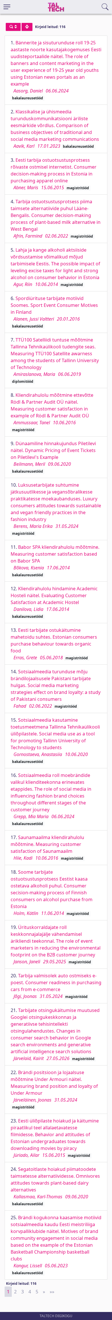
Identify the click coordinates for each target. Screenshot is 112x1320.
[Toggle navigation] (7, 7)
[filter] (13, 27)
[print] (27, 27)
